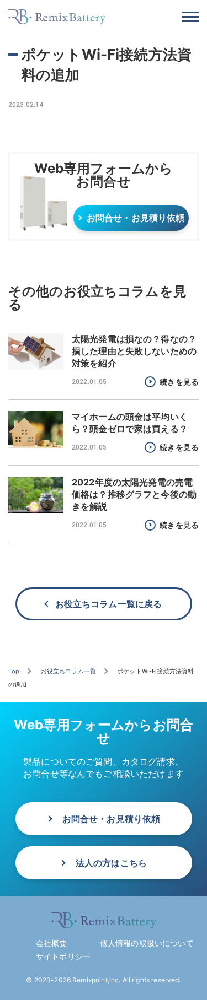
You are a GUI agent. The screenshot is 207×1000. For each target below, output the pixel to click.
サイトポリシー (63, 956)
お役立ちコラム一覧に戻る (108, 603)
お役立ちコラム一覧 (68, 671)
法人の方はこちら (111, 862)
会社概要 (51, 943)
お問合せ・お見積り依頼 (136, 217)
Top (13, 671)
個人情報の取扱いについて (147, 943)
